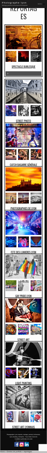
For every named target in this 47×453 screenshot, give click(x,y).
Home (2, 452)
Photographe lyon (14, 3)
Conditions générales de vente (23, 439)
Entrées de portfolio (14, 452)
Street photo (23, 121)
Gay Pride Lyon (23, 296)
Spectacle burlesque (23, 66)
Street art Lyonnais (23, 427)
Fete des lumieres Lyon (23, 252)
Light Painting (23, 383)
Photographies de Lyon (23, 208)
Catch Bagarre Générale (23, 164)
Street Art (23, 339)
